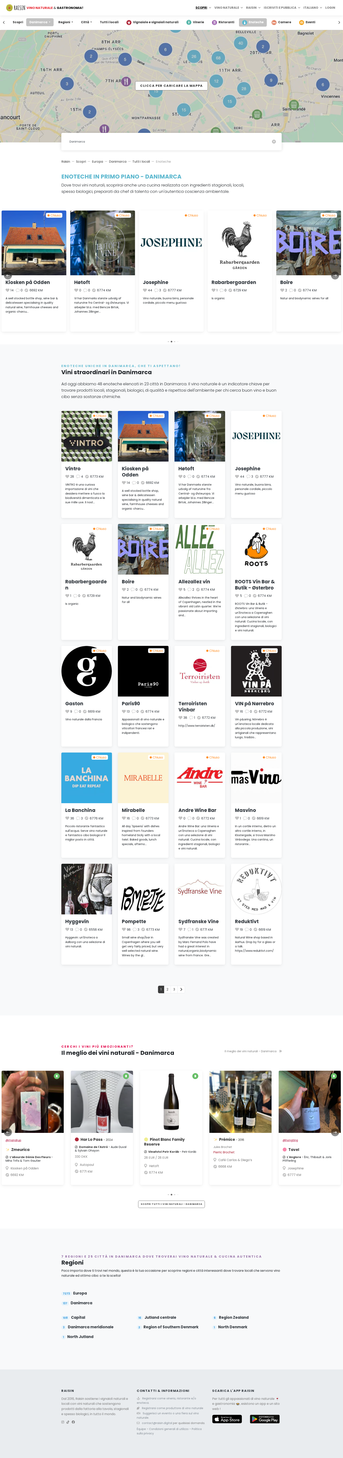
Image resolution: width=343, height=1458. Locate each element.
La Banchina (80, 810)
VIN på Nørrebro (254, 703)
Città (85, 22)
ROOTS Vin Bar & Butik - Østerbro (255, 584)
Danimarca (38, 22)
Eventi (310, 22)
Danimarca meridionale (88, 1327)
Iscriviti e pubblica (280, 8)
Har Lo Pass (97, 1139)
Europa (97, 161)
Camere (284, 22)
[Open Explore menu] (210, 7)
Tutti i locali (109, 22)
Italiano (310, 8)
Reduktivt (247, 921)
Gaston (74, 703)
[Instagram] (62, 1422)
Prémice (231, 1139)
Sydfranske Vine (198, 921)
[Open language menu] (321, 7)
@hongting (290, 1140)
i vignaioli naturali (112, 1398)
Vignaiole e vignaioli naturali (155, 22)
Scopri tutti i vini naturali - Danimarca (171, 1204)
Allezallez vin (194, 581)
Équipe (142, 1429)
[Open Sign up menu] (299, 7)
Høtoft (82, 282)
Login (330, 8)
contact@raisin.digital (157, 1423)
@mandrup (13, 1140)
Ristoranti (226, 22)
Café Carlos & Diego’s (235, 1160)
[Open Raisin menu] (259, 7)
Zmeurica (20, 1149)
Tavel (293, 1149)
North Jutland (78, 1336)
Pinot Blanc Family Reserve (164, 1142)
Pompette (134, 921)
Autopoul (87, 1164)
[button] (168, 341)
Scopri (201, 8)
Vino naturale (226, 8)
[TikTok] (67, 1422)
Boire (286, 282)
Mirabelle (133, 810)
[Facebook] (73, 1422)
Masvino (245, 810)
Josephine (155, 282)
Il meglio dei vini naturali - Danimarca (251, 1051)
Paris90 (131, 703)
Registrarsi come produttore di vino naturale (172, 1408)
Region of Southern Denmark (168, 1327)
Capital (74, 1317)
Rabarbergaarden (234, 282)
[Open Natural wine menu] (242, 7)
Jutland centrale (157, 1317)
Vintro (73, 468)
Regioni (64, 22)
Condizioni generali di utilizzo (169, 1429)
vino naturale (264, 1398)
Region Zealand (231, 1317)
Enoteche (256, 22)
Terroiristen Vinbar (192, 706)
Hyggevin (77, 921)
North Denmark (230, 1327)
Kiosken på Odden (28, 282)
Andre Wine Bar (197, 810)
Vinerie (198, 22)
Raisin (65, 161)
